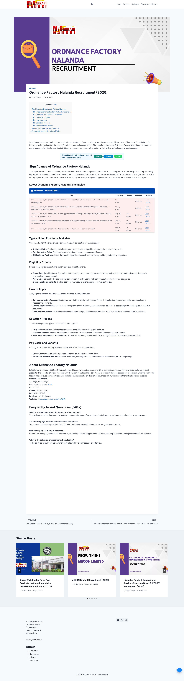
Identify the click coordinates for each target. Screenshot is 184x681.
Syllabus (135, 4)
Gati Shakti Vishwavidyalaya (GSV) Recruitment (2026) (49, 522)
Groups (118, 156)
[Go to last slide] (19, 570)
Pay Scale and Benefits (43, 126)
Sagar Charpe (36, 97)
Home (118, 4)
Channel (98, 156)
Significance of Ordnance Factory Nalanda (48, 109)
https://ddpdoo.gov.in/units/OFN (51, 399)
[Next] (164, 570)
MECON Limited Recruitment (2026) (90, 580)
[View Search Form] (92, 4)
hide (55, 105)
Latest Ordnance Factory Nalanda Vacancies (52, 112)
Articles (126, 4)
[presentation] (40, 559)
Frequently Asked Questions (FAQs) (45, 131)
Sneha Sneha (26, 590)
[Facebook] (118, 620)
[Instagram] (126, 620)
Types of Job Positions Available (47, 115)
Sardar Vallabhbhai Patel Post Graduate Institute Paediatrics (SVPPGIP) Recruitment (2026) (36, 583)
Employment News (149, 4)
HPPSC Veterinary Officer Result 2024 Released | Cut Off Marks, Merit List (126, 522)
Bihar (50, 384)
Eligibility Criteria (41, 117)
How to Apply (40, 120)
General (32, 88)
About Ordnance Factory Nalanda (44, 128)
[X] (122, 620)
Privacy (32, 657)
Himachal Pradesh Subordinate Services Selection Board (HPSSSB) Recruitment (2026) (142, 583)
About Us (33, 651)
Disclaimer (33, 660)
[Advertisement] (92, 479)
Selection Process (41, 123)
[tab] (87, 598)
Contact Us (34, 654)
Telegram (108, 156)
